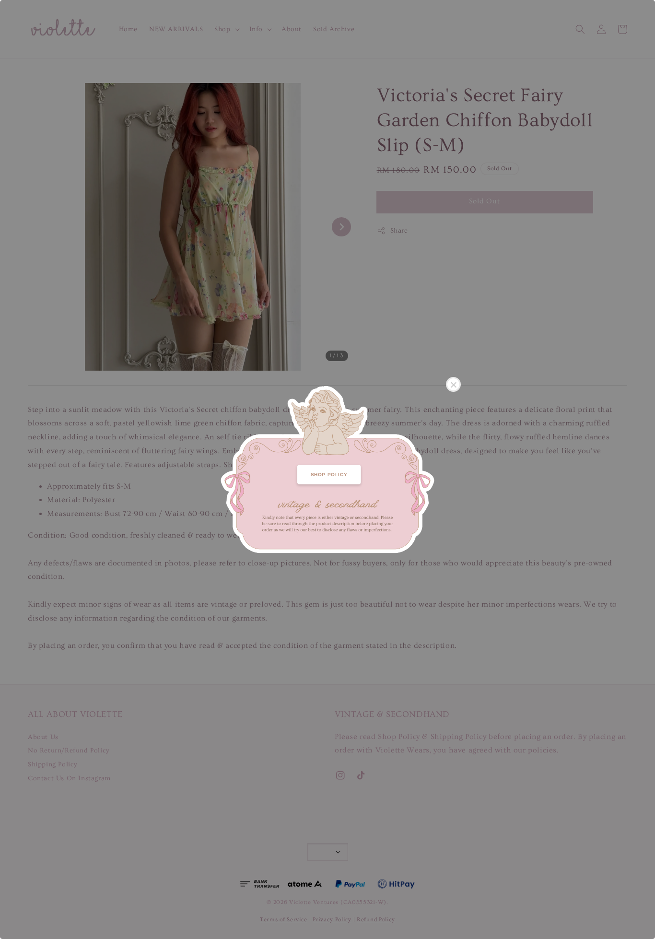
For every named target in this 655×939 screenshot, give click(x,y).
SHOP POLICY (329, 474)
